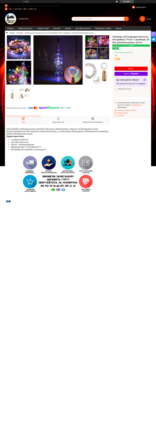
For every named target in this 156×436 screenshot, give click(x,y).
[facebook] (7, 202)
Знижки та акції (43, 28)
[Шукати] (126, 18)
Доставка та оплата (83, 28)
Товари (12, 33)
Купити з (127, 74)
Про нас (118, 28)
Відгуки (68, 28)
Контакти (57, 28)
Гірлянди (19, 33)
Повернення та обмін (103, 28)
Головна (10, 28)
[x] (9, 202)
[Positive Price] (10, 18)
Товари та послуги (25, 28)
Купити (131, 68)
